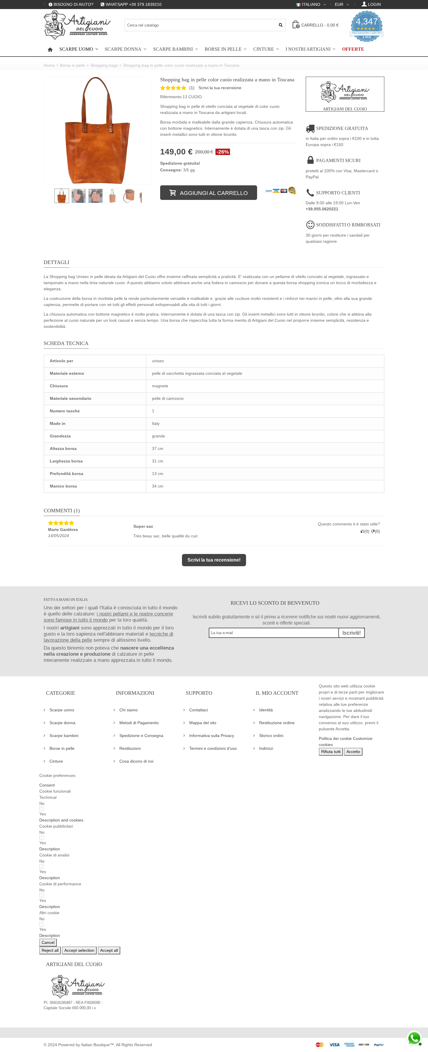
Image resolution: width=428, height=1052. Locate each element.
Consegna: (171, 170)
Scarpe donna (123, 49)
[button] (61, 820)
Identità (266, 710)
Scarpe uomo (76, 49)
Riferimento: (171, 96)
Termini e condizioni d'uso (213, 748)
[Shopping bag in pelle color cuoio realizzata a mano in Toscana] (97, 130)
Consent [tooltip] (47, 785)
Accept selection (79, 950)
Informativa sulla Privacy (211, 735)
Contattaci (198, 710)
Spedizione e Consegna (141, 735)
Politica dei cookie (335, 738)
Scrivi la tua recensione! (214, 559)
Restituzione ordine (277, 722)
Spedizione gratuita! (180, 163)
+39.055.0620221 (322, 209)
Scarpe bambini (173, 49)
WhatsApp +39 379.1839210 (134, 4)
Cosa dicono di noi (136, 761)
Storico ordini (271, 735)
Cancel (48, 942)
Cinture (263, 49)
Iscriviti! (351, 633)
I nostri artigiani (308, 49)
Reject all (50, 950)
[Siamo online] (413, 1037)
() (191, 87)
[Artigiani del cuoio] (77, 25)
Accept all (109, 950)
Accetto (353, 751)
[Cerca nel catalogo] (280, 25)
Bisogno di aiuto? (73, 4)
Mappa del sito (202, 722)
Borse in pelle (223, 49)
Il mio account (277, 693)
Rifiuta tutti (331, 751)
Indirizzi (266, 748)
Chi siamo (128, 710)
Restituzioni (130, 748)
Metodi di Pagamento (139, 722)
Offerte (353, 49)
